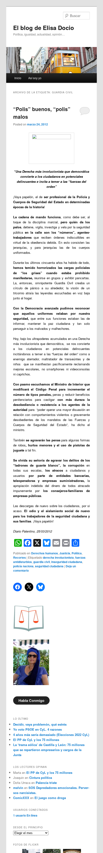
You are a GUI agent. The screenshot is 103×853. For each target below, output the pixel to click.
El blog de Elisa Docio (43, 28)
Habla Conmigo (31, 700)
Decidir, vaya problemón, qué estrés (40, 724)
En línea (25, 815)
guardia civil (41, 562)
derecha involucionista (58, 557)
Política (77, 553)
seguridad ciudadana (49, 566)
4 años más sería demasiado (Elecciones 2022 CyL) (51, 734)
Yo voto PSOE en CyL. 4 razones (37, 729)
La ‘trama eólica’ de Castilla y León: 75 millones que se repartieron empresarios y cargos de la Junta (49, 749)
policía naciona (23, 566)
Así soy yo (34, 78)
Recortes (19, 557)
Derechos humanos (44, 553)
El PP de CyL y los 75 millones (37, 739)
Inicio (17, 78)
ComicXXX (21, 797)
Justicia (64, 553)
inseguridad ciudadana (66, 562)
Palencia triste (46, 782)
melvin (18, 787)
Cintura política (40, 777)
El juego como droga (50, 797)
